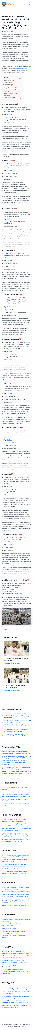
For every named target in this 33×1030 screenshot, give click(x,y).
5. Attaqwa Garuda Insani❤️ (9, 87)
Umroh (12, 663)
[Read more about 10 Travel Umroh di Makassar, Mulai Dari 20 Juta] (16, 648)
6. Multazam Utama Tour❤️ (9, 89)
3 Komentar (7, 663)
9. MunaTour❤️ (6, 95)
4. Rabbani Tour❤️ (7, 86)
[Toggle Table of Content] (19, 78)
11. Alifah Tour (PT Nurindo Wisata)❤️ (12, 99)
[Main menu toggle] (29, 4)
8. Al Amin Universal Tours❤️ (10, 93)
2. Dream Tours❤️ (7, 82)
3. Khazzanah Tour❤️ (8, 84)
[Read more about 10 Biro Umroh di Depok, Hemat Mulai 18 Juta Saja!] (16, 675)
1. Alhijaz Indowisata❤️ (8, 80)
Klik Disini (9, 114)
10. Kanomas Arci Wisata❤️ (10, 97)
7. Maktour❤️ (6, 91)
